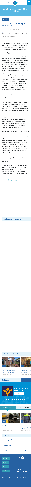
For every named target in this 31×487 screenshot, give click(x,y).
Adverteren (7, 458)
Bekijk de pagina (19, 393)
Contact (6, 462)
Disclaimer (7, 471)
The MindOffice (26, 477)
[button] (6, 400)
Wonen (5, 19)
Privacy (6, 466)
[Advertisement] (15, 200)
